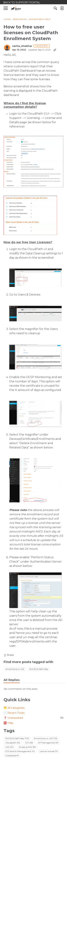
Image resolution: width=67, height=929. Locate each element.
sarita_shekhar (22, 46)
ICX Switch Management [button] (20, 751)
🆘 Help (8, 722)
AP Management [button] (48, 742)
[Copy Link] (55, 49)
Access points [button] (27, 747)
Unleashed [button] (12, 755)
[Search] (55, 8)
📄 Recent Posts (14, 712)
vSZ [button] (9, 747)
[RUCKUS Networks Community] (16, 8)
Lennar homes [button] (49, 751)
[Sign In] (62, 8)
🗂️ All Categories (14, 707)
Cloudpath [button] (12, 742)
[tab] (11, 680)
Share (9, 655)
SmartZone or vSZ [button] (14, 669)
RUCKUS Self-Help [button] (38, 669)
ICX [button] (29, 742)
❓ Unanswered (33, 717)
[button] (33, 161)
